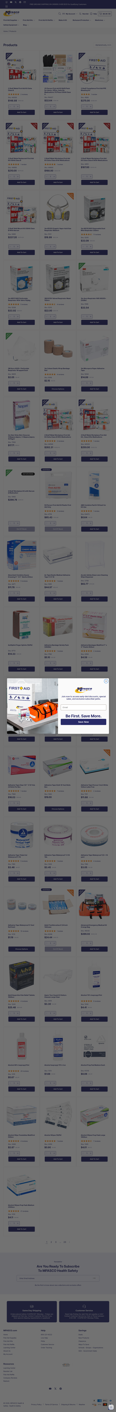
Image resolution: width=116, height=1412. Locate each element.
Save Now (83, 722)
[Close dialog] (106, 681)
